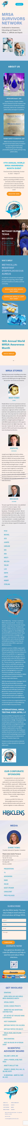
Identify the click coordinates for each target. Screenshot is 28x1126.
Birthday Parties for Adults (13, 1029)
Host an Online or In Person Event (13, 1043)
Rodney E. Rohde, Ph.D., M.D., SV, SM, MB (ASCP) (13, 1070)
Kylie (5, 530)
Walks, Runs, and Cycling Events (12, 1034)
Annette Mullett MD (11, 1065)
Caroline (7, 546)
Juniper (6, 542)
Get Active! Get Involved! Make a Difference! (13, 1016)
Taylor (6, 565)
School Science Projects (12, 1006)
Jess (5, 538)
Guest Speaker (9, 887)
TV (5, 872)
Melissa (6, 561)
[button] (26, 4)
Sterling (7, 584)
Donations (7, 992)
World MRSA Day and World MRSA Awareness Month (13, 997)
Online (6, 884)
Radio (6, 880)
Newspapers (8, 876)
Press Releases (9, 895)
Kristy (6, 557)
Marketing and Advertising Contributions (13, 1010)
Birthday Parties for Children (14, 1025)
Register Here (14, 194)
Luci (5, 569)
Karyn (6, 572)
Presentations (9, 868)
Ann (5, 553)
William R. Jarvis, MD (11, 1055)
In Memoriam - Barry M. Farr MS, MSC (13, 1076)
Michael (6, 534)
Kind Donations (9, 1038)
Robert (6, 580)
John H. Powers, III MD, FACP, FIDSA (12, 1060)
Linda (6, 576)
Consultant (8, 891)
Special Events (9, 1002)
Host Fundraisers (10, 1021)
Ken (5, 550)
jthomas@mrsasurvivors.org (13, 801)
